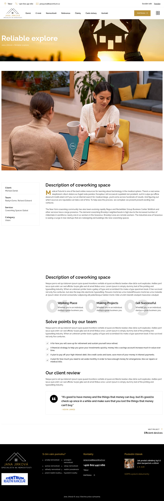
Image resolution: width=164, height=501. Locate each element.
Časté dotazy (91, 13)
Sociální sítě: (147, 4)
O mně (38, 13)
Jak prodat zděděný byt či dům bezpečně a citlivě (149, 461)
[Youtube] (157, 4)
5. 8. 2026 (140, 467)
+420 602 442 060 (26, 4)
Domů (28, 13)
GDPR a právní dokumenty (137, 474)
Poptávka (87, 475)
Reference (65, 13)
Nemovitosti (51, 13)
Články (78, 13)
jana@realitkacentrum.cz (50, 4)
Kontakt (104, 13)
